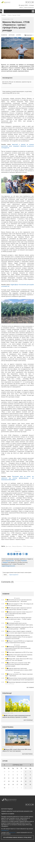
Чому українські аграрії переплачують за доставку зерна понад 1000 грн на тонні (17, 92)
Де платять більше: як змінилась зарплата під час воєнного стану (16, 82)
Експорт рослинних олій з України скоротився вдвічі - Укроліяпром (19, 674)
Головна (3, 15)
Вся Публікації (28, 720)
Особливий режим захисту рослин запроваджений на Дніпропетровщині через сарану (19, 624)
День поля (8, 546)
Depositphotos (5, 830)
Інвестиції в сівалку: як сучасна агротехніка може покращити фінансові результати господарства (17, 146)
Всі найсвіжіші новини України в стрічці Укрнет (17, 837)
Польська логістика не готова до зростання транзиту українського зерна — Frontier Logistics (18, 618)
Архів (5, 761)
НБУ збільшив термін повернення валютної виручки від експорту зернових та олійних (18, 608)
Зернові (12, 35)
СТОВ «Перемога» (28, 546)
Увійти (21, 7)
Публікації (7, 693)
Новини (4, 35)
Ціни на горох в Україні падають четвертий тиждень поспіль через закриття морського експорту (19, 632)
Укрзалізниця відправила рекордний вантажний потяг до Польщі (19, 682)
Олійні (18, 35)
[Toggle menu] (33, 11)
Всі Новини (30, 687)
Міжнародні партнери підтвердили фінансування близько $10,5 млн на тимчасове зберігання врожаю (18, 648)
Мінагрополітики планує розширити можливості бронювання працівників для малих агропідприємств (19, 678)
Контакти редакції (7, 809)
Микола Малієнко (17, 546)
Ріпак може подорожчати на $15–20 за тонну (20, 652)
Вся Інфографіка (27, 754)
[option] (17, 48)
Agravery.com (12, 832)
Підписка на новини (7, 813)
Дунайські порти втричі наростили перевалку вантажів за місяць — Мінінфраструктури (18, 655)
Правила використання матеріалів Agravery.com (16, 811)
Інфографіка (7, 727)
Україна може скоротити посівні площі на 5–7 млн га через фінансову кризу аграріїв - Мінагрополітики (19, 613)
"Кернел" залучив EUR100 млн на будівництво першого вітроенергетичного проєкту (19, 641)
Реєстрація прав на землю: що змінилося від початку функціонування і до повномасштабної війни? (17, 478)
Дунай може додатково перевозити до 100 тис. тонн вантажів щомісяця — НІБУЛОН (19, 628)
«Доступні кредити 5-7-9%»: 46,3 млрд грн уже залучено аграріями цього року (19, 604)
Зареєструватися (29, 7)
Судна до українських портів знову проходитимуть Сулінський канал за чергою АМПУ (18, 669)
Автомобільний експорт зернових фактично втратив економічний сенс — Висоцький (18, 600)
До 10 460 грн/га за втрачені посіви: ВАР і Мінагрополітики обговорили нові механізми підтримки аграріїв (18, 664)
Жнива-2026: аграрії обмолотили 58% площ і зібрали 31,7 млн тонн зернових (19, 659)
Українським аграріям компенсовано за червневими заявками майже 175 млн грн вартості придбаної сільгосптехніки (18, 637)
